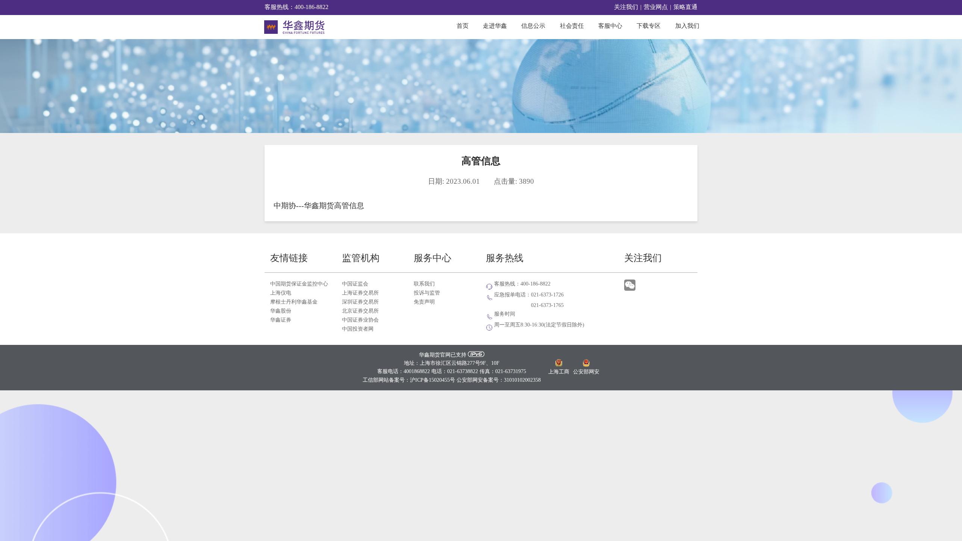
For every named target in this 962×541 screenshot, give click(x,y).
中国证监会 (355, 284)
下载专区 (649, 26)
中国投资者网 (358, 329)
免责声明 (424, 302)
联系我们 (424, 284)
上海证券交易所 (360, 293)
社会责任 (572, 26)
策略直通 (685, 7)
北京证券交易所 (360, 311)
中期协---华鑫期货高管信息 (319, 206)
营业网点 (656, 7)
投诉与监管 (427, 293)
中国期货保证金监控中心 (299, 284)
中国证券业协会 (360, 320)
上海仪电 (280, 293)
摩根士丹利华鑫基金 (294, 302)
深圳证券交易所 (360, 302)
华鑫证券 (280, 320)
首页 (463, 26)
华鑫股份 (280, 311)
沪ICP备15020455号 (432, 380)
